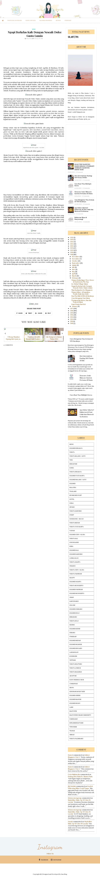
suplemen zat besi (76, 723)
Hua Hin (72, 605)
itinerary (68, 20)
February (75, 278)
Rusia (71, 546)
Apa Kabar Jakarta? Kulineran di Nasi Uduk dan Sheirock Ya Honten (84, 209)
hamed (70, 755)
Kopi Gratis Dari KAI (78, 304)
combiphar (73, 684)
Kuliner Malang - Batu (77, 480)
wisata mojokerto (76, 585)
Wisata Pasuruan (75, 574)
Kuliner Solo (74, 613)
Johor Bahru (74, 542)
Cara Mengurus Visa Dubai (80, 298)
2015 (71, 313)
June (73, 269)
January (75, 306)
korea (71, 468)
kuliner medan (75, 640)
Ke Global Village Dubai (79, 284)
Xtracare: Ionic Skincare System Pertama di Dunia (83, 192)
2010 (72, 323)
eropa (71, 687)
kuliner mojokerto (76, 593)
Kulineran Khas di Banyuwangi (81, 218)
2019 (72, 252)
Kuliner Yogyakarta (76, 476)
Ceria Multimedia (74, 774)
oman (71, 597)
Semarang (73, 617)
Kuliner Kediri (74, 629)
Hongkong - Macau (76, 519)
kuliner (72, 483)
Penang (72, 633)
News (71, 444)
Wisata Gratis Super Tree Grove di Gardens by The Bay (82, 281)
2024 (72, 242)
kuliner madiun (75, 699)
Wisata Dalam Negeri (14, 20)
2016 (72, 311)
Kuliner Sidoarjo (75, 648)
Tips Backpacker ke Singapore (82, 290)
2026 (72, 237)
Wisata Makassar (75, 672)
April (73, 274)
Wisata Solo (74, 621)
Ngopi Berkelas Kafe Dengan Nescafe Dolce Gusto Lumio (81, 287)
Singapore (73, 464)
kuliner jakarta (75, 582)
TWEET (30, 313)
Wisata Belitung (75, 664)
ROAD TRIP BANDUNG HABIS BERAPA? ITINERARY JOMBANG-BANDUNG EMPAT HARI (84, 167)
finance (72, 566)
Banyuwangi (74, 601)
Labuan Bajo (73, 652)
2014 (72, 315)
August (74, 265)
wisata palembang (76, 738)
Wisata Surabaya (75, 472)
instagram (57, 860)
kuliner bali (74, 550)
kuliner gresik (74, 695)
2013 (72, 317)
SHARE (20, 313)
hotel (71, 499)
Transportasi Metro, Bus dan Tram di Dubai (81, 301)
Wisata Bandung (75, 511)
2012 (71, 319)
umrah (71, 735)
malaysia (72, 487)
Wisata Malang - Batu (77, 456)
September (76, 263)
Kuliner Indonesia (46, 20)
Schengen (73, 656)
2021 (71, 248)
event (71, 515)
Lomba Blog (73, 558)
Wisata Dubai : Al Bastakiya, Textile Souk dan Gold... (80, 293)
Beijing (72, 625)
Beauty (72, 578)
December (76, 257)
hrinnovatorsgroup (74, 798)
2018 (71, 254)
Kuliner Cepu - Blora (77, 534)
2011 (71, 321)
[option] (14, 335)
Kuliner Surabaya (75, 448)
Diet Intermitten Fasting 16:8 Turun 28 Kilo (83, 176)
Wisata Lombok (75, 668)
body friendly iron (76, 680)
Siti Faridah (72, 786)
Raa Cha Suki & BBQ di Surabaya (82, 296)
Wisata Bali (73, 538)
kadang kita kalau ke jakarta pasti (80, 776)
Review (58, 20)
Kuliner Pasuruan (76, 589)
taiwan (72, 531)
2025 (72, 239)
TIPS (71, 460)
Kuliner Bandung (75, 554)
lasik (71, 707)
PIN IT (49, 313)
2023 (72, 244)
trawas (72, 731)
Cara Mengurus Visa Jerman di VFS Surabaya (84, 200)
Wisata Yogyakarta (76, 527)
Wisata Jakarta (74, 562)
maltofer (73, 711)
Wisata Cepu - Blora (76, 570)
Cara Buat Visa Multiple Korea (83, 184)
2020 (72, 250)
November (76, 259)
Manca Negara (31, 20)
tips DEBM (73, 727)
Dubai (71, 503)
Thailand (72, 491)
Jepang (72, 507)
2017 (71, 308)
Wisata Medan (74, 523)
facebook (44, 860)
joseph (70, 821)
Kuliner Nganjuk (75, 644)
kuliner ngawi (74, 703)
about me (73, 676)
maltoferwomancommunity (80, 715)
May (73, 272)
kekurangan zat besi (77, 691)
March (74, 276)
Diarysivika (29, 38)
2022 (72, 246)
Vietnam (72, 660)
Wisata (72, 452)
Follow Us (50, 854)
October (75, 261)
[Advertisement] (34, 53)
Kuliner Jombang (75, 609)
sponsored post (75, 495)
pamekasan (73, 719)
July (73, 267)
